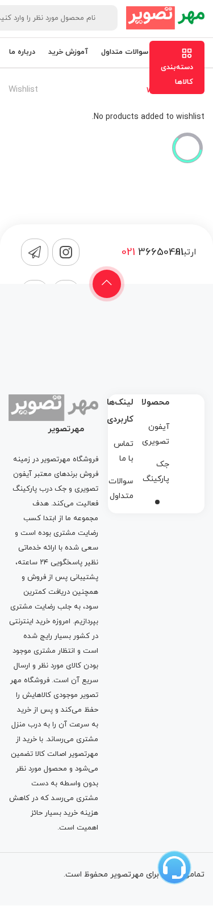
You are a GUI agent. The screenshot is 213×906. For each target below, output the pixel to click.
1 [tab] (157, 502)
